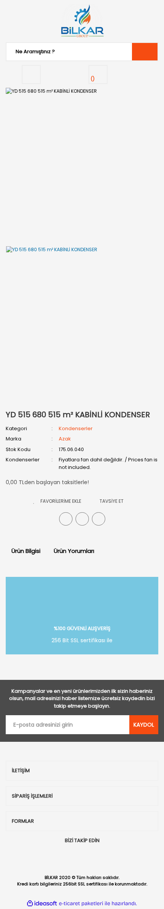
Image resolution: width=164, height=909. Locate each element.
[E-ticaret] (81, 903)
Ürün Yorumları (74, 551)
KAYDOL (143, 724)
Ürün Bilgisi (25, 551)
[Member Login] (31, 74)
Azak (65, 438)
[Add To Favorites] (57, 501)
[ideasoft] (42, 903)
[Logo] (82, 21)
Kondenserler (76, 428)
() (93, 79)
